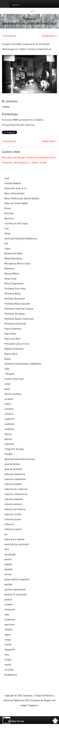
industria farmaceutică (16, 494)
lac (6, 534)
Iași (6, 243)
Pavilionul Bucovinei (15, 298)
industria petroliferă (15, 509)
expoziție (9, 443)
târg (7, 654)
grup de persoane (13, 469)
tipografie (10, 649)
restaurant (10, 609)
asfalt (7, 383)
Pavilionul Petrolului (15, 313)
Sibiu (7, 368)
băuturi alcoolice (13, 393)
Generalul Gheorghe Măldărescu (21, 238)
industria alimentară (15, 474)
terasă (8, 639)
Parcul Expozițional (14, 283)
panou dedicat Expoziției (17, 579)
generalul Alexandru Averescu (20, 459)
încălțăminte (11, 674)
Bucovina (9, 213)
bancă (7, 388)
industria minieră (13, 504)
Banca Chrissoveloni (15, 193)
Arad (7, 178)
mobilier (9, 564)
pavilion (8, 584)
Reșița (8, 358)
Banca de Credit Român (16, 203)
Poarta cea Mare (13, 338)
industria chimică (13, 484)
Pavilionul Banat (13, 293)
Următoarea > (49, 35)
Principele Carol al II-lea (17, 343)
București (7, 157)
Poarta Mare (11, 333)
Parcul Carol (10, 278)
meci (7, 549)
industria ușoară (13, 519)
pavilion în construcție (16, 594)
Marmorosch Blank (13, 253)
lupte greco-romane (15, 539)
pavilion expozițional (15, 589)
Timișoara (9, 373)
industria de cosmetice (16, 489)
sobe (7, 614)
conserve (9, 413)
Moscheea (9, 268)
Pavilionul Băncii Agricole (17, 303)
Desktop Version (16, 721)
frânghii (9, 454)
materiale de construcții (17, 544)
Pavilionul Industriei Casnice (19, 308)
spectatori (10, 624)
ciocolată (9, 408)
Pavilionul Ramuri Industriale (19, 318)
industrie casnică (13, 529)
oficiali (8, 574)
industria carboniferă (15, 479)
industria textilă (13, 514)
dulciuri (8, 439)
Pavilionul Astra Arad (15, 288)
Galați (7, 233)
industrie (9, 524)
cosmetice (10, 418)
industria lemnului (14, 499)
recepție (9, 604)
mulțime (9, 569)
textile (8, 644)
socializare (10, 619)
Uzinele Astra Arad (14, 378)
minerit (8, 559)
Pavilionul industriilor (15, 323)
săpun (7, 634)
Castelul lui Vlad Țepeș (16, 223)
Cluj (7, 228)
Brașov (8, 208)
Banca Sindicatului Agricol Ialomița (22, 198)
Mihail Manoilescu (13, 258)
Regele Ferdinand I (14, 348)
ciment (8, 403)
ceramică (9, 398)
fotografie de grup (14, 448)
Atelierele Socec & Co (16, 188)
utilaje (43, 162)
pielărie (8, 599)
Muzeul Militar (12, 273)
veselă (8, 664)
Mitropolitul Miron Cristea (17, 263)
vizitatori (9, 669)
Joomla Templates (29, 705)
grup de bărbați (12, 464)
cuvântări (9, 429)
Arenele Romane (13, 183)
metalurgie (19, 157)
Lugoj (7, 248)
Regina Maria (11, 353)
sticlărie (9, 629)
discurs (8, 434)
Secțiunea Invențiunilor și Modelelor (23, 363)
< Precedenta (9, 35)
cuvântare (10, 423)
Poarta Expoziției (13, 328)
